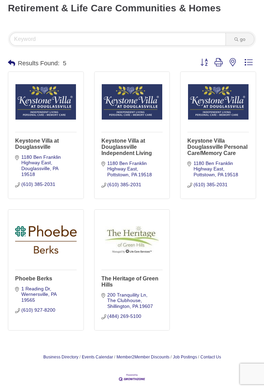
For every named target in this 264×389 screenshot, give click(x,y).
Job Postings (185, 357)
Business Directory (60, 357)
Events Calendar (97, 357)
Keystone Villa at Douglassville (37, 144)
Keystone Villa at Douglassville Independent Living (126, 147)
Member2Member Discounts (143, 357)
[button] (11, 63)
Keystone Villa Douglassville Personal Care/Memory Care (217, 147)
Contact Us (210, 357)
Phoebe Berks (33, 278)
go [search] (242, 39)
